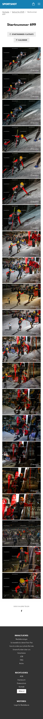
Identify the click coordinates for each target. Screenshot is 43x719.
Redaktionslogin (21, 639)
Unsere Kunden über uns (21, 649)
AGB (21, 676)
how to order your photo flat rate (22, 646)
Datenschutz (21, 683)
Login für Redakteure (21, 705)
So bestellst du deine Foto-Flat (21, 643)
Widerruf (21, 691)
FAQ (21, 660)
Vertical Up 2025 (18, 12)
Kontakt (21, 687)
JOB (21, 656)
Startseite (5, 12)
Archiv (21, 663)
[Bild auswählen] (5, 70)
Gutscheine (21, 653)
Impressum (21, 680)
